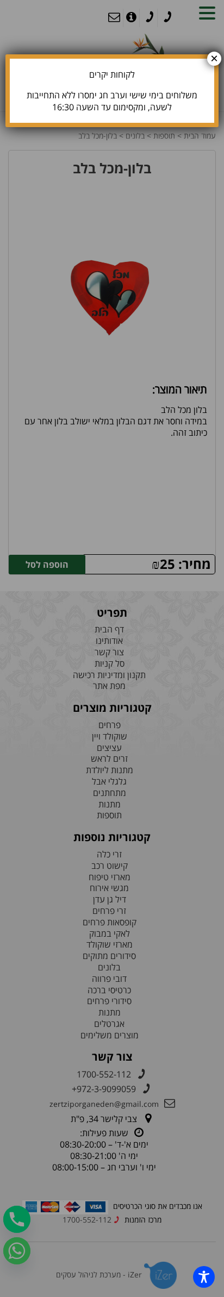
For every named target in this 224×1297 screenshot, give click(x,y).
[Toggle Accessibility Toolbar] (204, 1277)
